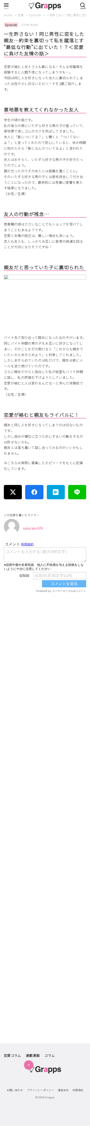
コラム (49, 1055)
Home (8, 15)
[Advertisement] (45, 790)
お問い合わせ (15, 1090)
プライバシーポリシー (40, 1090)
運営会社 (63, 1090)
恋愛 (21, 15)
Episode (35, 15)
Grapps (49, 1097)
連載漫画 (33, 1055)
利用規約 (77, 1090)
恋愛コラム (12, 1055)
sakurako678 (33, 528)
